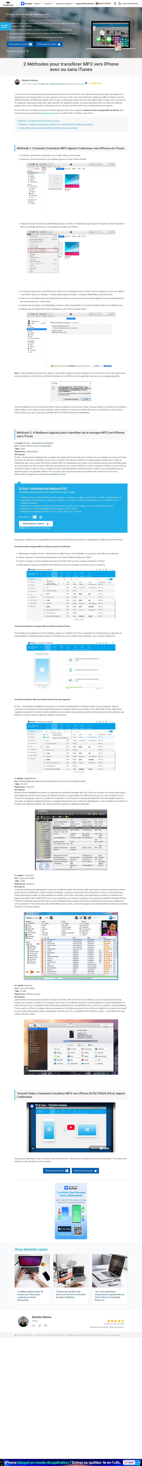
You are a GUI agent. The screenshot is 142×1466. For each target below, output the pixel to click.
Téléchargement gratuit (18, 44)
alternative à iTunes (57, 474)
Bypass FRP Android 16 (85, 4)
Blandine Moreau (30, 80)
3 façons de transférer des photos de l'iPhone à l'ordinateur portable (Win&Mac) (71, 1294)
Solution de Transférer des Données (53, 84)
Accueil (19, 1335)
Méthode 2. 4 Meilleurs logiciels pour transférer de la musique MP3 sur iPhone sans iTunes (55, 124)
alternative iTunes (48, 113)
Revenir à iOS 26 (104, 3)
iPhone (59, 128)
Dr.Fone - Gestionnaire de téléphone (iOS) (43, 488)
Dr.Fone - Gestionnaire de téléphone (38, 443)
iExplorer (28, 985)
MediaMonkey (30, 778)
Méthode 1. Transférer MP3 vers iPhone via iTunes (38, 121)
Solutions (28, 1335)
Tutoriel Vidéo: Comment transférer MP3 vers (37, 128)
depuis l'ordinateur (70, 128)
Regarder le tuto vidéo (16, 51)
